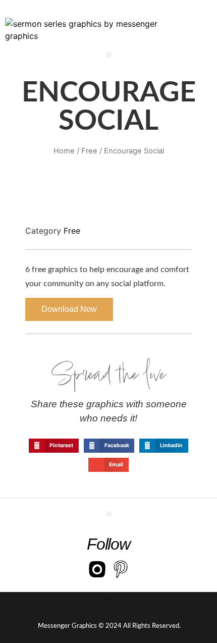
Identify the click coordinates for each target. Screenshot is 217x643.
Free (89, 150)
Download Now (69, 309)
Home (64, 150)
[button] (109, 55)
